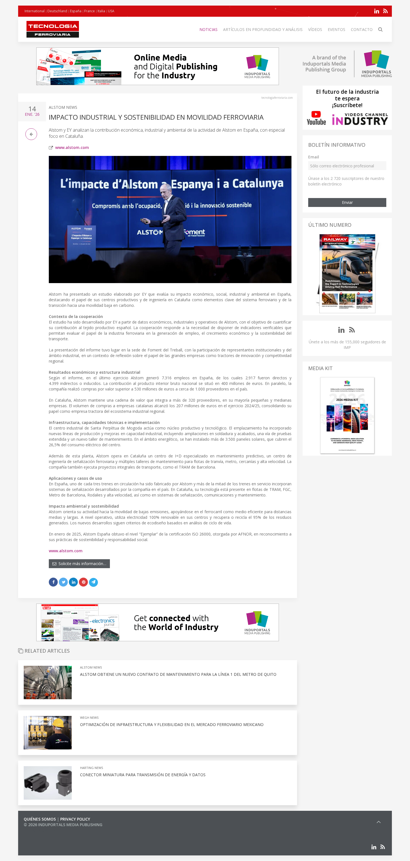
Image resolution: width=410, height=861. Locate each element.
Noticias (208, 29)
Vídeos (315, 29)
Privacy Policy (75, 819)
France (89, 11)
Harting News (91, 768)
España (75, 11)
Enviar (347, 202)
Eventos (336, 29)
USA (111, 11)
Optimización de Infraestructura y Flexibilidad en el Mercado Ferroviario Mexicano (172, 724)
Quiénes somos (40, 819)
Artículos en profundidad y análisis (263, 29)
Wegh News (89, 717)
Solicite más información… (81, 563)
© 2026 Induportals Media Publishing (63, 824)
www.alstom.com (72, 147)
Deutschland (57, 11)
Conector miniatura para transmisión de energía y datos (143, 774)
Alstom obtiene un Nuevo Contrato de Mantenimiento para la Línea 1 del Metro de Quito (178, 674)
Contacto (362, 29)
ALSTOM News (63, 107)
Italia (101, 11)
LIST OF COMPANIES (43, 830)
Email (313, 157)
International (35, 11)
